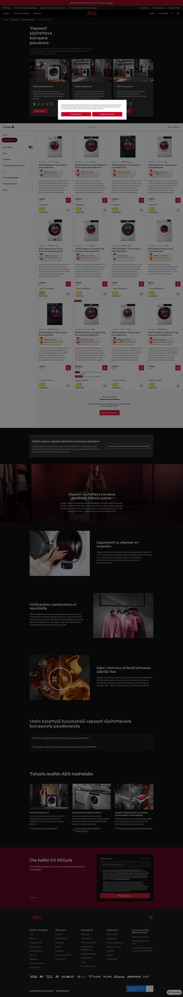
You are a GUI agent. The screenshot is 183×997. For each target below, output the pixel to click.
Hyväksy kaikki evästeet (107, 114)
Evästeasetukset (76, 114)
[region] (92, 110)
